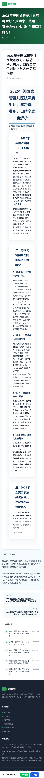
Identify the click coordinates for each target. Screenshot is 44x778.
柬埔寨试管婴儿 (9, 728)
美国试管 (6, 716)
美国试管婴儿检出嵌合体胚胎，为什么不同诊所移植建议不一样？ (19, 633)
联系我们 (6, 731)
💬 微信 (25, 775)
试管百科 (5, 38)
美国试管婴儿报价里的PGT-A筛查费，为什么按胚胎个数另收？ (19, 671)
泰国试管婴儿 (8, 724)
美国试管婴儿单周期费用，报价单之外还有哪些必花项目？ (19, 662)
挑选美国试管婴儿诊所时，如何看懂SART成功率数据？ (19, 643)
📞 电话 (34, 775)
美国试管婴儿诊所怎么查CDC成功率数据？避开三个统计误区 (19, 652)
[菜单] (40, 4)
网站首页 (6, 712)
